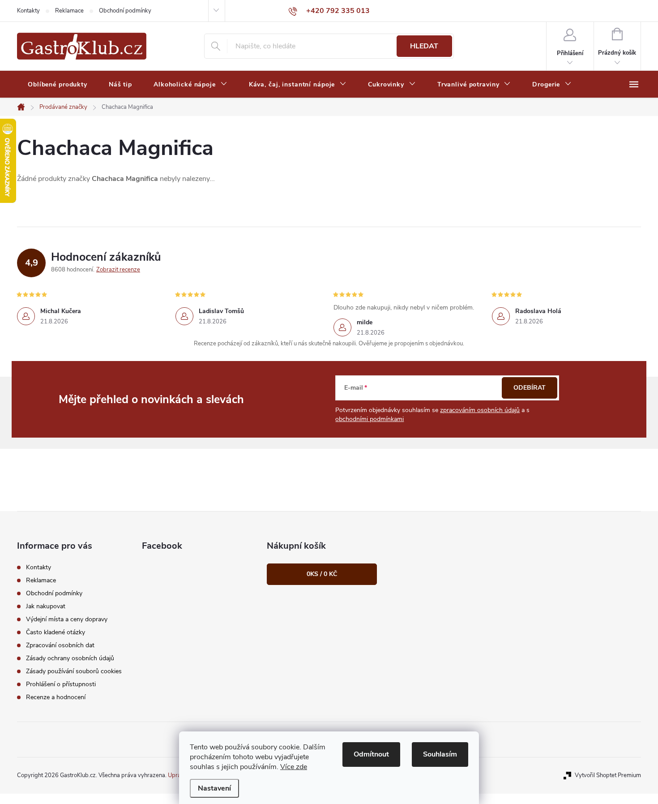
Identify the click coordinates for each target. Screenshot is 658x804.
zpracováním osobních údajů (480, 410)
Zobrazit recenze (118, 270)
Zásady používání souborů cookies (74, 671)
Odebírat (529, 387)
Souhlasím (440, 754)
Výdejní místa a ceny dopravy (66, 619)
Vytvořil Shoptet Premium (608, 775)
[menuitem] (57, 85)
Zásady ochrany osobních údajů (70, 658)
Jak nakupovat (45, 606)
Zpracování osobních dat (60, 645)
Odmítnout (371, 754)
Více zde (293, 767)
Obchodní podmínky (125, 11)
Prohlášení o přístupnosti (61, 684)
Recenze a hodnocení (55, 697)
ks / (322, 574)
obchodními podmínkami (369, 419)
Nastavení (214, 788)
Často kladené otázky (55, 632)
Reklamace (69, 11)
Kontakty (28, 11)
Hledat (424, 46)
